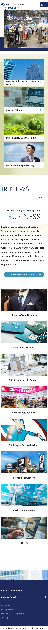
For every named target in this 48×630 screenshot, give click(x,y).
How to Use (6, 605)
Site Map (4, 617)
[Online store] (42, 4)
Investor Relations (10, 597)
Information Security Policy (12, 613)
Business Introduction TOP (24, 274)
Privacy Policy (7, 609)
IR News (39, 196)
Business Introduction (12, 590)
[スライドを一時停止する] (46, 49)
